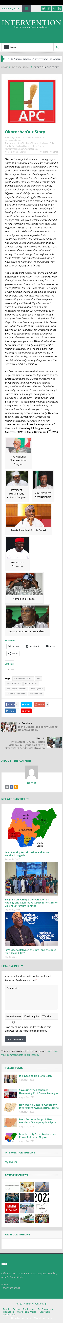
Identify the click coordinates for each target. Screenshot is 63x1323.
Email (55, 151)
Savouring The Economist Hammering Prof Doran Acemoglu (38, 1091)
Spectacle (44, 1311)
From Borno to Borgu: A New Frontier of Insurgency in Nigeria (37, 1121)
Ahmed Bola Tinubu (19, 143)
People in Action (11, 1309)
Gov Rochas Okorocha (22, 146)
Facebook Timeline (17, 1234)
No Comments (11, 151)
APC (31, 143)
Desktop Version (21, 1318)
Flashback (8, 1311)
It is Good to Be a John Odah (35, 1075)
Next (38, 738)
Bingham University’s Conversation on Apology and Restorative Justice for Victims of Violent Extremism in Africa (31, 902)
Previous (27, 723)
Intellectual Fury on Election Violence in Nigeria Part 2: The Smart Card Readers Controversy (25, 745)
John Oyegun (39, 146)
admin (18, 137)
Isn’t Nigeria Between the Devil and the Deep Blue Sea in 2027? (30, 951)
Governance (9, 1314)
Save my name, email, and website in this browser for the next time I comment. (28, 1029)
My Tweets (11, 1161)
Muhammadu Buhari (14, 148)
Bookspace (29, 1309)
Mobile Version (43, 1318)
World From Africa (26, 1311)
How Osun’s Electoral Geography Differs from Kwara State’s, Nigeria (39, 1106)
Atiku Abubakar (41, 143)
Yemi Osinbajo (31, 148)
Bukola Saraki (31, 683)
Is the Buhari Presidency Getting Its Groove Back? (37, 728)
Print (45, 151)
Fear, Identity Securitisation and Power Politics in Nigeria (27, 854)
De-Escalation (14, 140)
